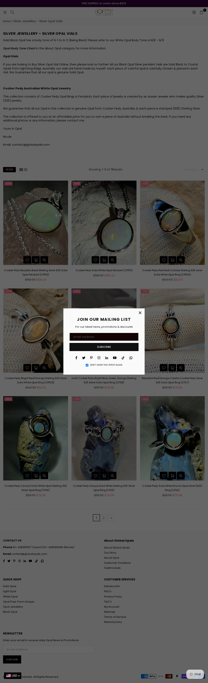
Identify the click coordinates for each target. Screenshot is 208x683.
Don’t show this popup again (106, 365)
